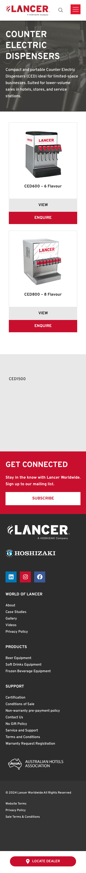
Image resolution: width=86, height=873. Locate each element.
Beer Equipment (18, 658)
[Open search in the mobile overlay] (60, 10)
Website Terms (16, 804)
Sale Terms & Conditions (23, 817)
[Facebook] (39, 576)
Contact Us (14, 717)
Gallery (11, 618)
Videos (11, 625)
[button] (43, 498)
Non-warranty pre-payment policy (33, 711)
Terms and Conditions (23, 737)
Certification (15, 697)
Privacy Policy (17, 632)
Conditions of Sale (20, 704)
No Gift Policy (16, 724)
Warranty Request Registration (30, 744)
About (10, 605)
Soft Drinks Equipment (23, 665)
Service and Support (22, 730)
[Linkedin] (11, 576)
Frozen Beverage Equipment (28, 671)
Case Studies (16, 612)
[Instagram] (25, 576)
